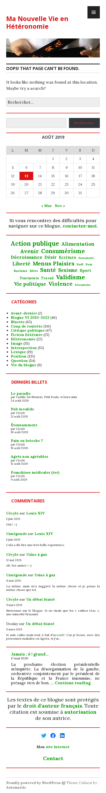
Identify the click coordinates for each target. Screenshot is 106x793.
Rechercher (84, 123)
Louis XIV (35, 513)
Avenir (29, 251)
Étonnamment (24, 425)
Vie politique (30, 284)
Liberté (21, 264)
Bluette (18, 322)
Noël (80, 264)
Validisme (70, 277)
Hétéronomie (23, 339)
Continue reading (73, 682)
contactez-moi (80, 226)
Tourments (29, 278)
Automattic (16, 787)
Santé (48, 270)
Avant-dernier (24, 313)
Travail (47, 278)
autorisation (80, 712)
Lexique (18, 352)
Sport (85, 270)
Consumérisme (63, 250)
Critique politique (28, 330)
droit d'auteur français (52, 705)
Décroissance (26, 257)
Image (16, 343)
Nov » (60, 205)
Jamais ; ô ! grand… (30, 654)
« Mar (46, 205)
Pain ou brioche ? (27, 440)
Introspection (24, 347)
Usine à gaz (36, 554)
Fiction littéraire (26, 334)
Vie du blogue (23, 365)
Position (18, 356)
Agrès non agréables (29, 456)
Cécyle (12, 513)
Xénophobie (83, 284)
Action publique (35, 243)
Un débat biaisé (40, 599)
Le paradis (20, 393)
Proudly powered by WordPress (33, 783)
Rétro (34, 271)
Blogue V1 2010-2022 (30, 317)
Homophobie (86, 258)
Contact (53, 758)
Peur (89, 264)
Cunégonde (16, 533)
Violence (60, 284)
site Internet (57, 747)
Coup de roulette (26, 326)
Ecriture (67, 257)
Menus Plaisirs (53, 263)
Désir (51, 257)
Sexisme (67, 270)
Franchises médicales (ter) (35, 472)
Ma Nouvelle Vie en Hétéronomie (37, 22)
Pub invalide (22, 409)
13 (26, 176)
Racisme (21, 271)
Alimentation (77, 244)
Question (19, 360)
